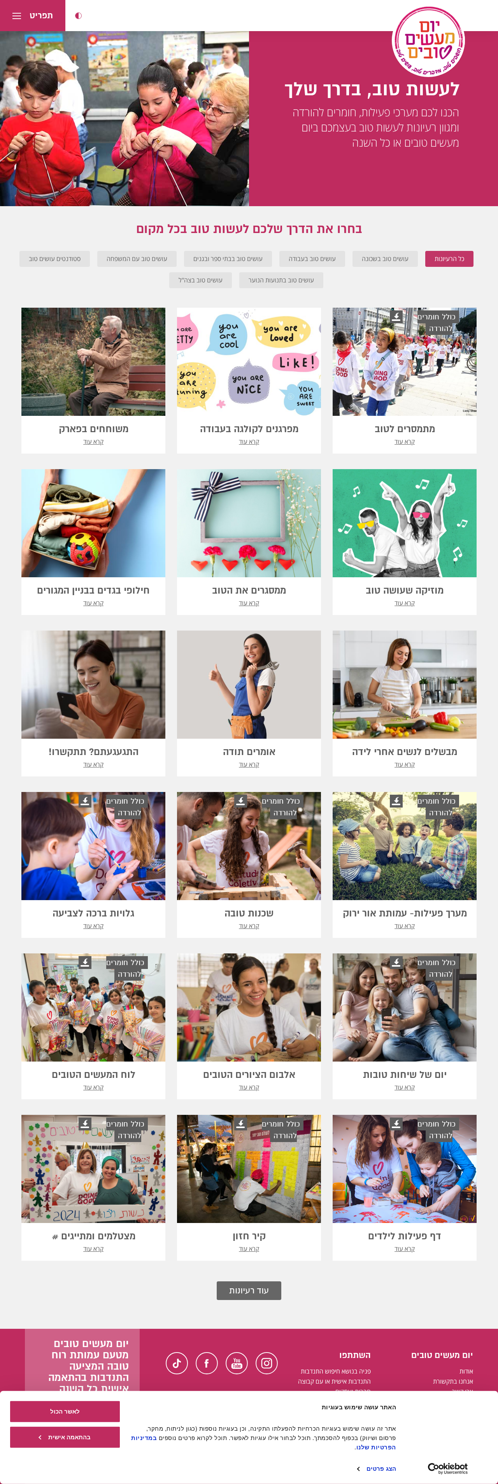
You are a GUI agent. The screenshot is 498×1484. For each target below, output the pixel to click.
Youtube (237, 1363)
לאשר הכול (65, 1411)
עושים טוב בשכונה (385, 258)
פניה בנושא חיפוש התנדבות (336, 1371)
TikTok (177, 1363)
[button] (78, 15)
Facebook (207, 1363)
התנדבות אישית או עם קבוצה (334, 1381)
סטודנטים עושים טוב (55, 258)
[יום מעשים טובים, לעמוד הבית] (428, 40)
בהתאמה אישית (69, 1436)
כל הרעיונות (449, 258)
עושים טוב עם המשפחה (137, 258)
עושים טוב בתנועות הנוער (281, 280)
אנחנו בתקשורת (453, 1381)
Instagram (267, 1363)
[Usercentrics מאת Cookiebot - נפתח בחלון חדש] (448, 1469)
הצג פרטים (381, 1468)
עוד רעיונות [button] (249, 1291)
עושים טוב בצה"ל (201, 280)
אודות (466, 1371)
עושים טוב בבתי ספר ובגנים (228, 258)
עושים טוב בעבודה (312, 258)
